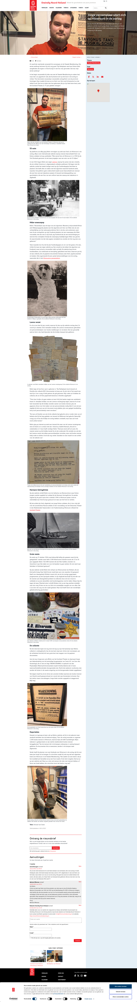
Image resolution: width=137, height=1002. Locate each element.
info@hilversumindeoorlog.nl (64, 914)
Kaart (87, 7)
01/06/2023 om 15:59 (36, 908)
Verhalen (44, 7)
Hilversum (90, 69)
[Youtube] (85, 975)
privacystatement (58, 993)
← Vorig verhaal (34, 57)
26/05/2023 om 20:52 (36, 884)
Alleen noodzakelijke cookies (121, 996)
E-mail (32, 933)
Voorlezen (38, 61)
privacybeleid (52, 851)
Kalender (59, 7)
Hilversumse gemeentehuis (51, 258)
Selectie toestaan (120, 991)
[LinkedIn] (98, 77)
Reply (80, 866)
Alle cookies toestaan (121, 986)
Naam (32, 927)
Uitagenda (73, 7)
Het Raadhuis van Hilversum (53, 963)
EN (106, 1)
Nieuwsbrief (62, 979)
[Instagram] (82, 975)
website (54, 162)
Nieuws (51, 7)
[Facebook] (89, 77)
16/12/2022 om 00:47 (36, 868)
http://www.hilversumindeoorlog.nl (39, 916)
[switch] (50, 999)
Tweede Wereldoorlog (94, 63)
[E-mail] (102, 77)
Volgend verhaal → (77, 57)
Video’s (81, 7)
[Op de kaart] (98, 91)
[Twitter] (93, 77)
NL (104, 1)
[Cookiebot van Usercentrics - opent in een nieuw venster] (13, 999)
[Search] (105, 8)
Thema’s (66, 7)
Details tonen (88, 999)
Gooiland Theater (35, 510)
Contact (60, 976)
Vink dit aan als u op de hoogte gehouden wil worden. (46, 938)
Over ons (61, 973)
